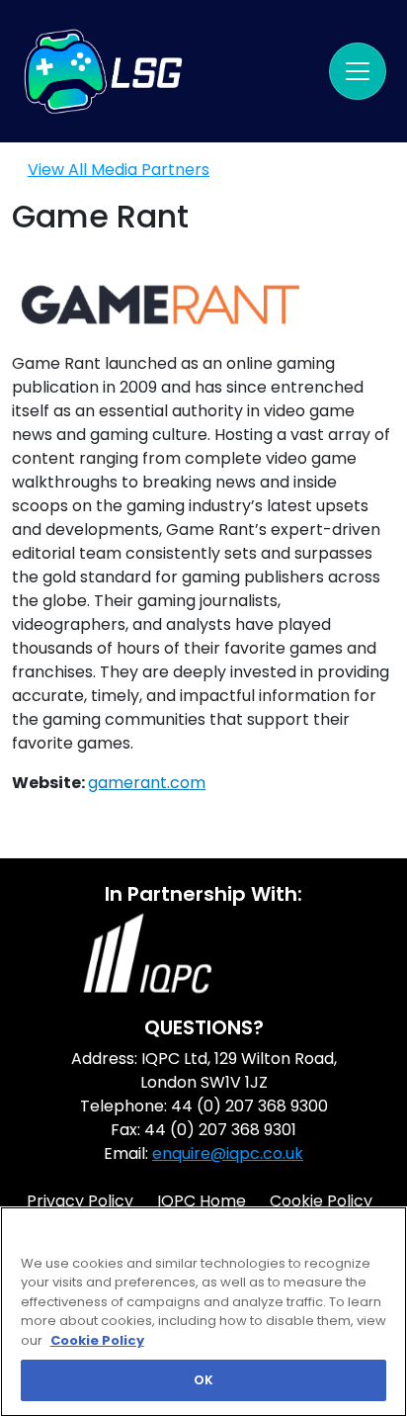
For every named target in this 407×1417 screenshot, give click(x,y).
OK (203, 1380)
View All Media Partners (118, 169)
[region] (203, 1311)
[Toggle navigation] (357, 71)
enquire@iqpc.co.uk (227, 1153)
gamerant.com (146, 782)
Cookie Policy (97, 1340)
